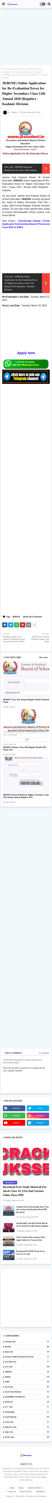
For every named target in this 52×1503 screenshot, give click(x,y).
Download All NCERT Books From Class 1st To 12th (30, 1252)
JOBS (27, 1382)
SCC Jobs (26, 1407)
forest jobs (26, 1422)
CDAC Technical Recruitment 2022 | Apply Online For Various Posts (31, 1238)
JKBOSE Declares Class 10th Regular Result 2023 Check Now (24, 748)
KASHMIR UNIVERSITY (27, 1397)
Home (4, 69)
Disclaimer (40, 1491)
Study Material (27, 1417)
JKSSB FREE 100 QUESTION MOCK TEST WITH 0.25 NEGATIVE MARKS (32, 1224)
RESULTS (27, 1402)
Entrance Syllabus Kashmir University (26, 1357)
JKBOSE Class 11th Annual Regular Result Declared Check (26, 701)
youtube (16, 1123)
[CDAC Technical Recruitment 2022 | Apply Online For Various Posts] (8, 1241)
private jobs (27, 1437)
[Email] (28, 624)
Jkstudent (42, 1496)
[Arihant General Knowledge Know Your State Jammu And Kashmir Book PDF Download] (8, 1211)
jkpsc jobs (27, 1432)
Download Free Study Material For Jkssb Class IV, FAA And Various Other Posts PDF (25, 1191)
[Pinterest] (22, 624)
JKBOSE (16, 617)
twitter (40, 1108)
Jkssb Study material (27, 1392)
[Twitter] (10, 624)
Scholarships (26, 1412)
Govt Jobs (27, 1367)
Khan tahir (20, 1496)
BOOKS (27, 1347)
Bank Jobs (27, 1352)
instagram (40, 1115)
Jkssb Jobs (27, 1387)
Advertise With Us (35, 1488)
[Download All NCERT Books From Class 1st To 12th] (8, 1255)
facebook (16, 1108)
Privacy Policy (26, 1491)
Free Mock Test (26, 1362)
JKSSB (27, 1377)
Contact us (11, 1491)
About (21, 1488)
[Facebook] (4, 624)
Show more (43, 657)
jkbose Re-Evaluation (17, 69)
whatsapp (16, 1115)
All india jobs (26, 1342)
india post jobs (26, 1427)
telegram (39, 1123)
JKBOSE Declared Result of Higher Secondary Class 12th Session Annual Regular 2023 (26, 796)
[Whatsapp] (16, 624)
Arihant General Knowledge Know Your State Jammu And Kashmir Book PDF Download (32, 1209)
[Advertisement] (26, 37)
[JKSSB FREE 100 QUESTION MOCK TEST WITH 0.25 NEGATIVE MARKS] (8, 1227)
